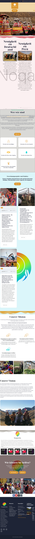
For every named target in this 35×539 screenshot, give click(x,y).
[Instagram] (19, 495)
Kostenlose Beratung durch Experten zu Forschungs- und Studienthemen (12, 514)
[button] (4, 79)
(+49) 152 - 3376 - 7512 (17, 1)
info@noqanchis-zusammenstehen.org (29, 1)
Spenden (10, 506)
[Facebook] (14, 495)
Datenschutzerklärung (22, 517)
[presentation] (3, 24)
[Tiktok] (21, 495)
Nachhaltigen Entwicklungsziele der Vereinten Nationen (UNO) (17, 116)
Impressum (20, 515)
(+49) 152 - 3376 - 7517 (21, 512)
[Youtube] (16, 495)
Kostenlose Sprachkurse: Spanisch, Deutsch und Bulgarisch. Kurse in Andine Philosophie (13, 510)
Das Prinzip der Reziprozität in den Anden (33, 515)
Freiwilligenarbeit (12, 507)
